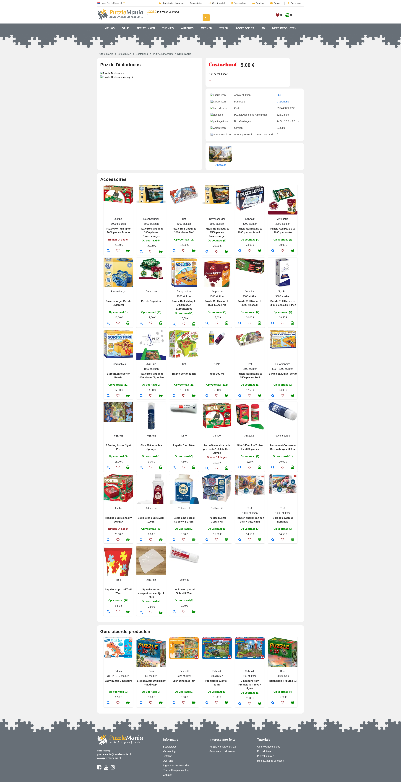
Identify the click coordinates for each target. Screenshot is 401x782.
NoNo (217, 364)
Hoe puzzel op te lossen (270, 760)
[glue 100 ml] (207, 396)
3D (263, 28)
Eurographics (184, 291)
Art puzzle (282, 219)
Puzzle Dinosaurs (163, 54)
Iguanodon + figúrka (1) (283, 681)
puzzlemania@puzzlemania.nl (114, 754)
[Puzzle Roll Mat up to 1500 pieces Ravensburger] (207, 252)
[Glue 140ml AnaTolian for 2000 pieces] (239, 468)
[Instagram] (113, 768)
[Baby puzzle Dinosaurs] (108, 703)
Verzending (240, 3)
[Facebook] (99, 768)
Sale (125, 28)
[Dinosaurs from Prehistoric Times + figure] (239, 704)
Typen (223, 28)
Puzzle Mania (105, 54)
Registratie (167, 3)
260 (279, 95)
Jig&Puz (282, 291)
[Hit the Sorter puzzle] (174, 396)
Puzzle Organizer (151, 301)
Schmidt (249, 219)
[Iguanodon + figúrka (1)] (272, 703)
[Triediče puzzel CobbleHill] (207, 540)
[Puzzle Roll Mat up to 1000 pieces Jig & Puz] (141, 396)
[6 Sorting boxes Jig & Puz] (108, 468)
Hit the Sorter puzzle (184, 373)
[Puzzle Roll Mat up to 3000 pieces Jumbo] (108, 251)
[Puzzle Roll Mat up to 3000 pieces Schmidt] (239, 251)
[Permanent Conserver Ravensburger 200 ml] (272, 468)
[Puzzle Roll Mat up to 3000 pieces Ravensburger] (141, 252)
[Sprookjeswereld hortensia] (272, 540)
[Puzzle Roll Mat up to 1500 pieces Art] (207, 323)
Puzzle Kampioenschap (176, 770)
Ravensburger (151, 219)
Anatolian (250, 291)
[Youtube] (106, 768)
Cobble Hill (184, 508)
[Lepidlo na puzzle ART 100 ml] (141, 540)
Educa (118, 671)
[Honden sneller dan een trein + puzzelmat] (239, 540)
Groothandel (218, 3)
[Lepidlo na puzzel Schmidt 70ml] (174, 612)
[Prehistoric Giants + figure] (207, 703)
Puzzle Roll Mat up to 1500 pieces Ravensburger (217, 232)
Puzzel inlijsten (265, 756)
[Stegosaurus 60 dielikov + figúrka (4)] (141, 703)
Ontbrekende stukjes (268, 746)
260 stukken (124, 54)
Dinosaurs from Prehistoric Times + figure (249, 685)
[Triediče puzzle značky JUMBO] (108, 540)
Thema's (168, 28)
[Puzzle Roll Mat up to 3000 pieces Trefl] (174, 251)
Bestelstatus (196, 3)
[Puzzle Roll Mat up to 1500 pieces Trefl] (239, 396)
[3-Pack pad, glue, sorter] (272, 396)
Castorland (142, 54)
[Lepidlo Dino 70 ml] (174, 468)
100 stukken (250, 676)
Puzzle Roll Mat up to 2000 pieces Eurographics (184, 305)
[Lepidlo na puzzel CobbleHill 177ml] (174, 540)
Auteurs (187, 28)
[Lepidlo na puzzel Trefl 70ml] (108, 612)
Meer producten (284, 28)
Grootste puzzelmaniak (222, 751)
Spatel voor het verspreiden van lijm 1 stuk (151, 593)
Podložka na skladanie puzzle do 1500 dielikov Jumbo (217, 449)
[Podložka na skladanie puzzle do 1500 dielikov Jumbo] (207, 468)
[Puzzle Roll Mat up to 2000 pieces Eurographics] (174, 324)
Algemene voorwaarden (176, 765)
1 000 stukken (250, 513)
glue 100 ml (217, 373)
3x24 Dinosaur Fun (184, 681)
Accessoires (244, 28)
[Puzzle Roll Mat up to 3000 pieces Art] (272, 251)
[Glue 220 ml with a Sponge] (141, 468)
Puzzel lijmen (264, 751)
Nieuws (109, 28)
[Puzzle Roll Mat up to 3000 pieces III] (239, 323)
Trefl (184, 219)
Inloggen (179, 3)
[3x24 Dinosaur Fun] (174, 703)
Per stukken (145, 28)
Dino (184, 435)
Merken (206, 28)
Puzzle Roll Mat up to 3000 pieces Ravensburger (151, 232)
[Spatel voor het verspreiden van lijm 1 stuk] (141, 613)
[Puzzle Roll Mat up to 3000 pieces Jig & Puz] (272, 323)
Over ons (168, 760)
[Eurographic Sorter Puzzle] (108, 396)
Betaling (260, 3)
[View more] (118, 202)
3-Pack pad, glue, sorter (283, 373)
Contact (277, 3)
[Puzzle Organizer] (141, 323)
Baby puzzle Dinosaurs (118, 681)
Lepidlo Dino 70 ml (184, 445)
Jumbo (118, 219)
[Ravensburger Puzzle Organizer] (108, 323)
